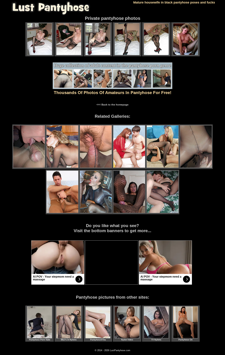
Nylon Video (127, 340)
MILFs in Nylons (69, 340)
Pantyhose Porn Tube (39, 340)
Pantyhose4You (98, 340)
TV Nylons (156, 340)
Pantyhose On (185, 340)
